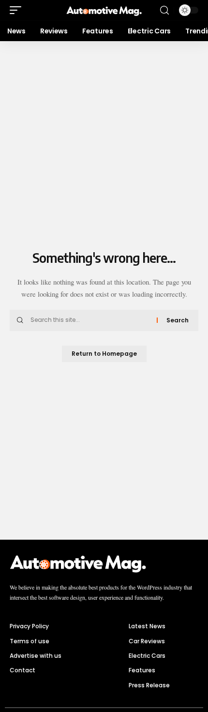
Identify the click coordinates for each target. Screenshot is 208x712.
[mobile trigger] (18, 10)
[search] (164, 10)
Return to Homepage (104, 353)
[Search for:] (90, 320)
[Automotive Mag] (104, 10)
